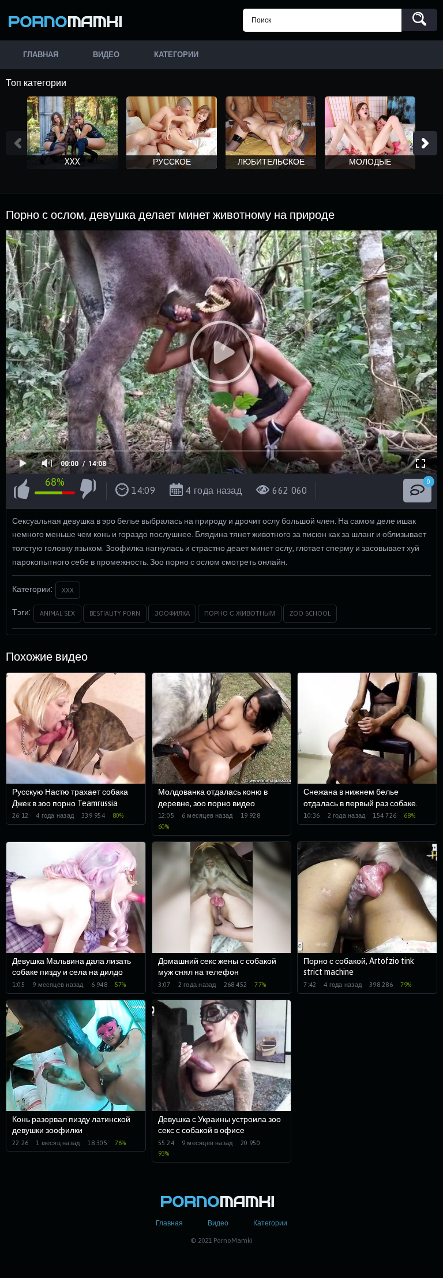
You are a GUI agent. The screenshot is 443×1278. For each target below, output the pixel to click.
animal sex (57, 613)
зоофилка (172, 613)
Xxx (68, 590)
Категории (270, 1223)
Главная (169, 1223)
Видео (218, 1223)
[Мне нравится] (22, 491)
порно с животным (239, 613)
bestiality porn (114, 613)
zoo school (310, 613)
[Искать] (419, 20)
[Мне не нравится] (88, 491)
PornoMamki (69, 20)
